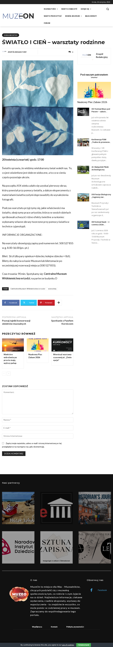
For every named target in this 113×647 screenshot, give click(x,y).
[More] (59, 303)
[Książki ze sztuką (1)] (95, 547)
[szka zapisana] (56, 547)
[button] (107, 9)
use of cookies (68, 645)
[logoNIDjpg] (18, 547)
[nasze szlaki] (18, 508)
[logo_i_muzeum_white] (56, 508)
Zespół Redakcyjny (17, 52)
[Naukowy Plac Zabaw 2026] (38, 344)
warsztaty (52, 289)
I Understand (83, 645)
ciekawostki (10, 35)
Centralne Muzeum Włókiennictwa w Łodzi (27, 289)
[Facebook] (91, 590)
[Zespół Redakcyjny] (4, 52)
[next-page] (8, 373)
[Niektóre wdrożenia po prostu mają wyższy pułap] (13, 344)
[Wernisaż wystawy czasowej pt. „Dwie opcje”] (62, 344)
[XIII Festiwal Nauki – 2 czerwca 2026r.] (83, 225)
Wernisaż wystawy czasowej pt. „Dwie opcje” (62, 357)
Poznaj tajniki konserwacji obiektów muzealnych (16, 322)
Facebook (102, 590)
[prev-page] (4, 373)
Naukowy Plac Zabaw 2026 (35, 356)
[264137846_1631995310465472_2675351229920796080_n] (95, 508)
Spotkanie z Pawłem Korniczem (62, 322)
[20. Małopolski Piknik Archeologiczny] (83, 170)
